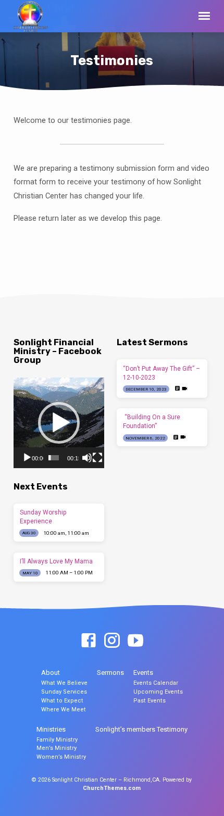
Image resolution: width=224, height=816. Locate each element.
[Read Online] (177, 388)
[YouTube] (135, 641)
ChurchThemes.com (112, 788)
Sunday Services (64, 691)
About (50, 672)
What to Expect (62, 700)
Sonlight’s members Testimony (141, 729)
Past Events (149, 700)
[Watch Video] (184, 389)
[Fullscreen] (97, 458)
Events (143, 672)
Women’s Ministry (61, 757)
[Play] (27, 458)
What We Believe (64, 683)
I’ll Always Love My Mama (56, 561)
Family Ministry (57, 739)
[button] (59, 423)
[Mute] (87, 458)
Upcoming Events (158, 691)
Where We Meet (63, 709)
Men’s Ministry (56, 748)
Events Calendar (155, 683)
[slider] (53, 457)
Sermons (110, 672)
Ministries (51, 729)
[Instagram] (112, 641)
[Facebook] (88, 641)
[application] (59, 423)
